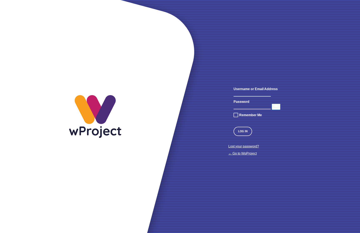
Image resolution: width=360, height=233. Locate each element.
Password (241, 101)
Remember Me (250, 115)
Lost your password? (243, 146)
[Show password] (276, 106)
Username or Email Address (256, 89)
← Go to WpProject (242, 153)
